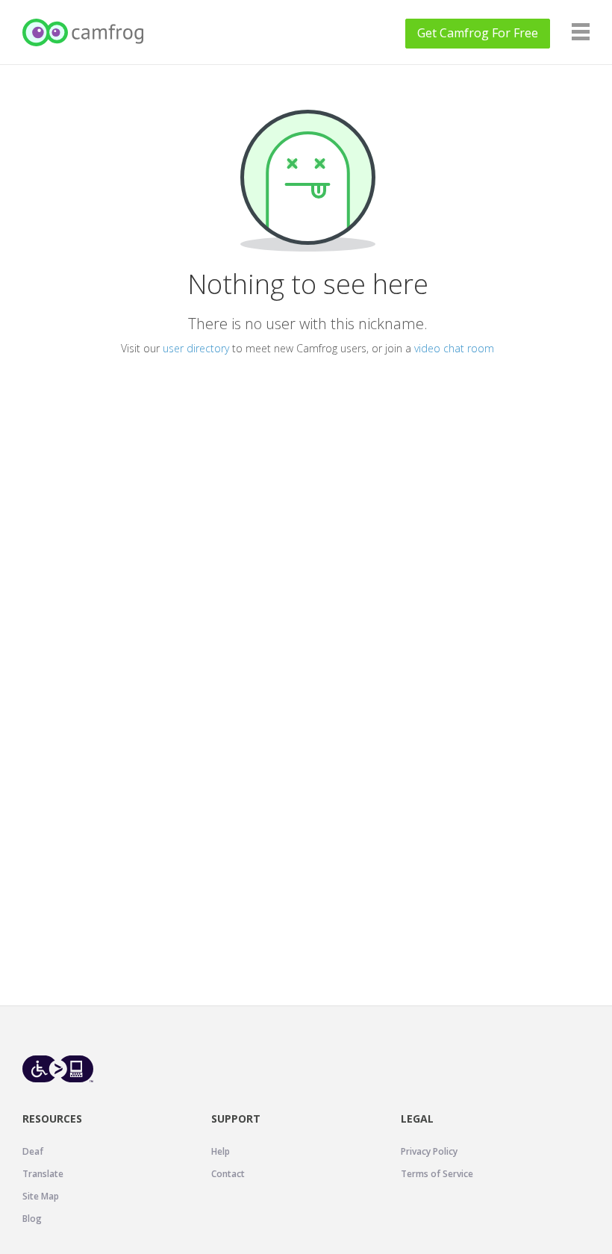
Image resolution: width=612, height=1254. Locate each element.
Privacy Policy (429, 1151)
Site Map (40, 1196)
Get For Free (477, 33)
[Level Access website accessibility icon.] (57, 1068)
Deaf (32, 1151)
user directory (196, 348)
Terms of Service (437, 1173)
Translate (42, 1173)
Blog (32, 1218)
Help (220, 1151)
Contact (228, 1173)
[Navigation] (581, 31)
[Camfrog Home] (84, 32)
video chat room (454, 348)
